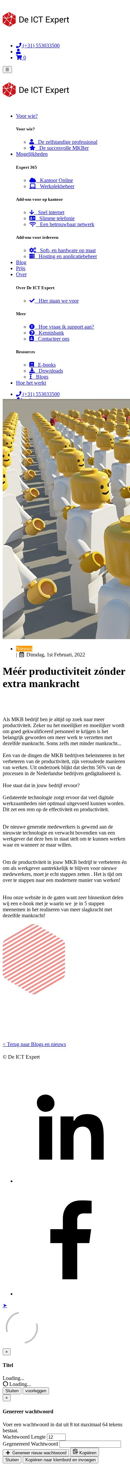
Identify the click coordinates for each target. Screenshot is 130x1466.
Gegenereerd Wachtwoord (30, 1444)
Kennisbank (49, 333)
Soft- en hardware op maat (66, 250)
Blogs (40, 377)
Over (21, 274)
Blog (21, 262)
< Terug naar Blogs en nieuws (34, 1044)
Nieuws (24, 648)
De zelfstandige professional (65, 142)
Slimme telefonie (55, 218)
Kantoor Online (54, 180)
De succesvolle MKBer (62, 148)
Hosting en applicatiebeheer (66, 256)
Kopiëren (87, 1452)
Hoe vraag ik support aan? (64, 327)
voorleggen (35, 1390)
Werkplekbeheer (55, 186)
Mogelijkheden (32, 154)
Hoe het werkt (31, 383)
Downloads (49, 371)
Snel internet (49, 212)
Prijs (20, 268)
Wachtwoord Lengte (24, 1437)
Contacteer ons (51, 339)
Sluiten (12, 1390)
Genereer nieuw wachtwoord (38, 1452)
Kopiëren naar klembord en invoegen (60, 1459)
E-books (45, 365)
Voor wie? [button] (27, 116)
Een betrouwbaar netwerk (65, 224)
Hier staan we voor (57, 301)
